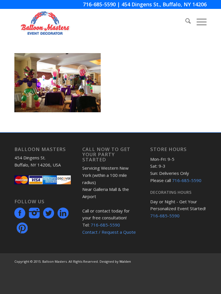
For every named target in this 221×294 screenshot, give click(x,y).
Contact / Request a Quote (109, 232)
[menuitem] (185, 22)
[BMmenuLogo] (45, 22)
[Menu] (199, 22)
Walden (125, 261)
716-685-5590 (99, 4)
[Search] (185, 22)
